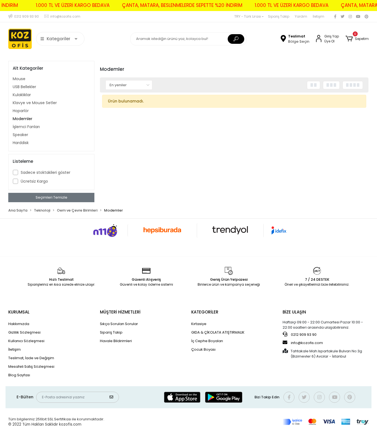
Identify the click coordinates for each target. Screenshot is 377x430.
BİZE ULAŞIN (294, 312)
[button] (357, 39)
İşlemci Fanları (26, 126)
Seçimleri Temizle (51, 197)
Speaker (20, 134)
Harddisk (21, 142)
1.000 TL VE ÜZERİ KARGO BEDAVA (73, 5)
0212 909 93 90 (303, 334)
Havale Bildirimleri (116, 341)
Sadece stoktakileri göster (45, 172)
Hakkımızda (18, 323)
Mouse (19, 79)
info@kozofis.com (307, 342)
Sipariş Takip (278, 16)
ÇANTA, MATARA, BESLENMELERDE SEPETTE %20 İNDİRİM (182, 5)
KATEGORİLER (204, 312)
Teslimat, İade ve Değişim (31, 358)
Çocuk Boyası (203, 349)
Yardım (301, 16)
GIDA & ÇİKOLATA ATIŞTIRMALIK (218, 332)
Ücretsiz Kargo (34, 181)
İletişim (318, 16)
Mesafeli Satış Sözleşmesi (31, 366)
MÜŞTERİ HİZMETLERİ (120, 312)
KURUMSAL (19, 312)
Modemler (22, 118)
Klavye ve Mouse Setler (35, 103)
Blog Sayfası (19, 375)
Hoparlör (21, 110)
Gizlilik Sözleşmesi (24, 332)
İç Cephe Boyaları (207, 341)
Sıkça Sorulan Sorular (119, 323)
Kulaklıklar (22, 95)
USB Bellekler (24, 87)
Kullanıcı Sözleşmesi (26, 341)
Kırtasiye (198, 323)
